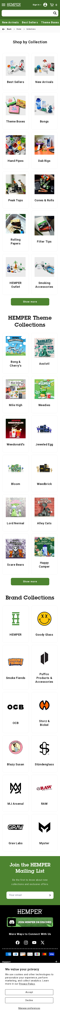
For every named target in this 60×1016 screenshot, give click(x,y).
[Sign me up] (49, 895)
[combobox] (30, 13)
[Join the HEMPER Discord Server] (30, 926)
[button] (3, 4)
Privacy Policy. (27, 983)
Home (18, 29)
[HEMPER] (14, 5)
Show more (30, 301)
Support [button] (6, 962)
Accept (29, 992)
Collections (31, 29)
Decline (29, 1000)
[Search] (55, 13)
